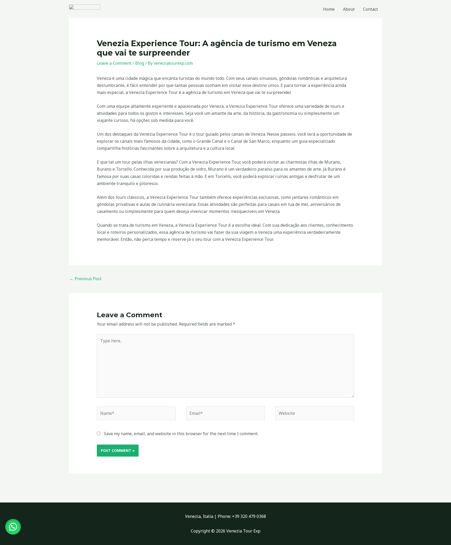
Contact (370, 9)
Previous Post (85, 279)
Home (329, 9)
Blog (139, 63)
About (349, 9)
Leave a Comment (114, 63)
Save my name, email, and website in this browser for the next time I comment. (181, 433)
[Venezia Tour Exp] (84, 8)
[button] (13, 527)
